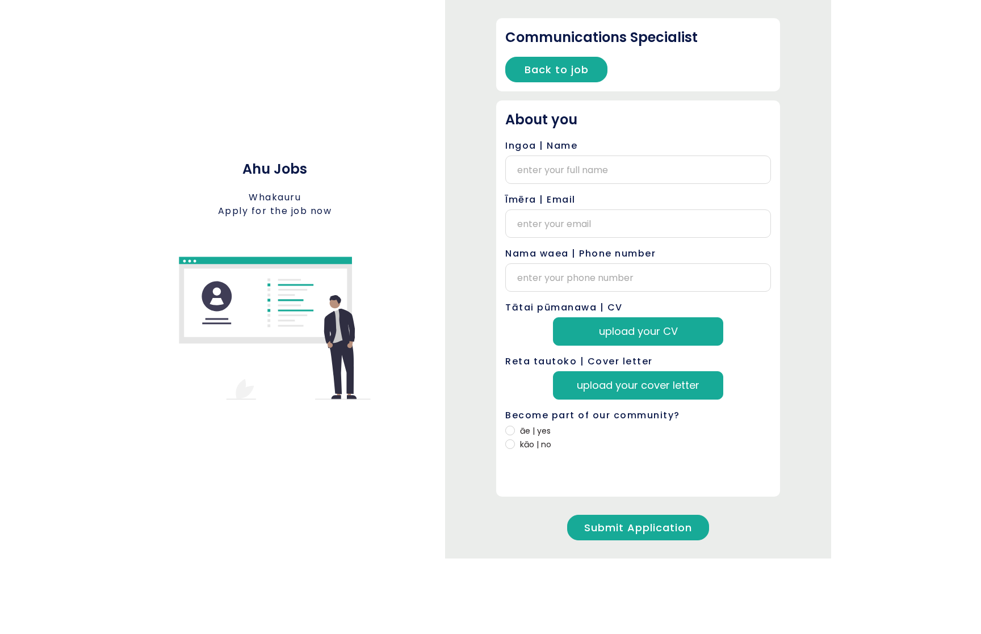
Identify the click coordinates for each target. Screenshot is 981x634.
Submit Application (638, 527)
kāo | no (535, 444)
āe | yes (535, 431)
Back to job (557, 69)
